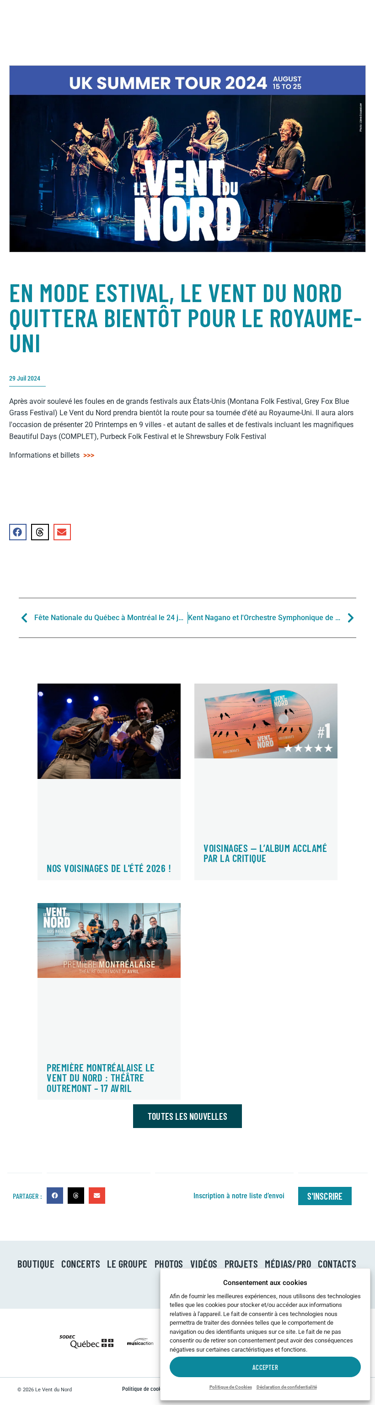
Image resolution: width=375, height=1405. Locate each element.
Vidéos (204, 1263)
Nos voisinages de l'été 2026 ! (109, 868)
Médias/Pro (288, 1263)
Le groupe (127, 1263)
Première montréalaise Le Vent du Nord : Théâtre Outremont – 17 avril (101, 1077)
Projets (241, 1263)
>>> (88, 455)
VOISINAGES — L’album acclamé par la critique (265, 853)
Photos (169, 1263)
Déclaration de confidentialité (287, 1386)
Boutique (35, 1263)
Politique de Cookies (230, 1386)
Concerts (80, 1263)
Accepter (265, 1367)
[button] (18, 532)
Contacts (337, 1263)
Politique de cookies (145, 1389)
